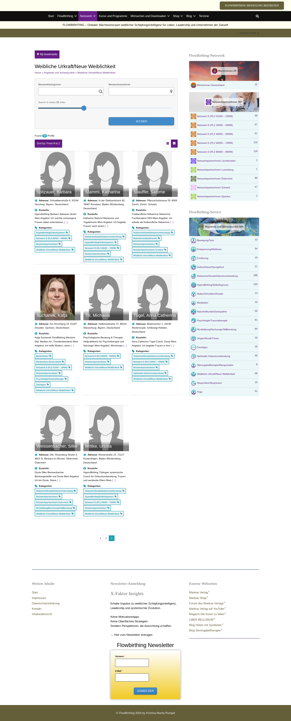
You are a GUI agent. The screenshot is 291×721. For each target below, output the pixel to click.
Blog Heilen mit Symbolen (205, 625)
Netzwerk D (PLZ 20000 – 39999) (227, 124)
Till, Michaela (97, 315)
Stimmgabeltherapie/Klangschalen (227, 364)
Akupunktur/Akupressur (227, 382)
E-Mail (118, 671)
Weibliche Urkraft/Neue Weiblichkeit (227, 373)
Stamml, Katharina (102, 191)
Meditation (227, 302)
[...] (66, 222)
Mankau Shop (197, 598)
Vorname (120, 656)
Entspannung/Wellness (227, 249)
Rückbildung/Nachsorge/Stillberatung (227, 329)
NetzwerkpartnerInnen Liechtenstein (227, 160)
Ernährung (227, 257)
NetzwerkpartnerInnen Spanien (227, 196)
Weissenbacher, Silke (56, 446)
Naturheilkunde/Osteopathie (227, 311)
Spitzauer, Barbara (54, 191)
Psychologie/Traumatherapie (227, 320)
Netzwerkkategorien (49, 84)
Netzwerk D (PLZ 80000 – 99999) (227, 151)
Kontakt (36, 608)
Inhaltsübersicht (42, 614)
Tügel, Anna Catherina (155, 315)
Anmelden (145, 691)
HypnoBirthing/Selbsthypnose (227, 284)
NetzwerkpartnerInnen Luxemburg (227, 169)
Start (35, 592)
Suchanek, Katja (52, 315)
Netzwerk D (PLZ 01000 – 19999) (227, 116)
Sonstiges (227, 347)
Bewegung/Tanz (227, 240)
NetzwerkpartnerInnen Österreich (227, 178)
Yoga (227, 391)
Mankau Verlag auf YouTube (206, 608)
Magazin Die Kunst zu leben (206, 614)
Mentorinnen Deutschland (227, 84)
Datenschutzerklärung (45, 603)
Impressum (39, 598)
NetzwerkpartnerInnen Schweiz (227, 187)
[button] (257, 16)
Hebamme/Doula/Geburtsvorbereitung (227, 275)
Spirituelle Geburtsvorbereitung (227, 355)
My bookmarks (48, 54)
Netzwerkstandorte (119, 84)
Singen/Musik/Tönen (227, 338)
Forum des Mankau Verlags (206, 603)
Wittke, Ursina (98, 446)
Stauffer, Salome (149, 191)
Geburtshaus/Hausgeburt (227, 266)
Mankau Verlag (198, 592)
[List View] (167, 144)
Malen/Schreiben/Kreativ (227, 293)
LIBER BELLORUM (201, 619)
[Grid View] (174, 144)
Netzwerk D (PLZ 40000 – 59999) (227, 133)
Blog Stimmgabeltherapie (204, 630)
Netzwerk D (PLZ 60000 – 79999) (227, 142)
